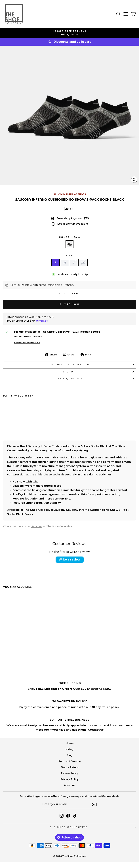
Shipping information (70, 364)
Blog (70, 755)
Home (69, 743)
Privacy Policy (69, 779)
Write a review (70, 559)
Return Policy (69, 773)
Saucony (36, 526)
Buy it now (69, 304)
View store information (27, 342)
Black (69, 244)
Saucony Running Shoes (69, 194)
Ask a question (69, 378)
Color (69, 237)
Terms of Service (69, 761)
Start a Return (70, 767)
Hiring (69, 749)
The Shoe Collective (68, 827)
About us (69, 785)
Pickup (69, 371)
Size (69, 255)
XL (83, 262)
